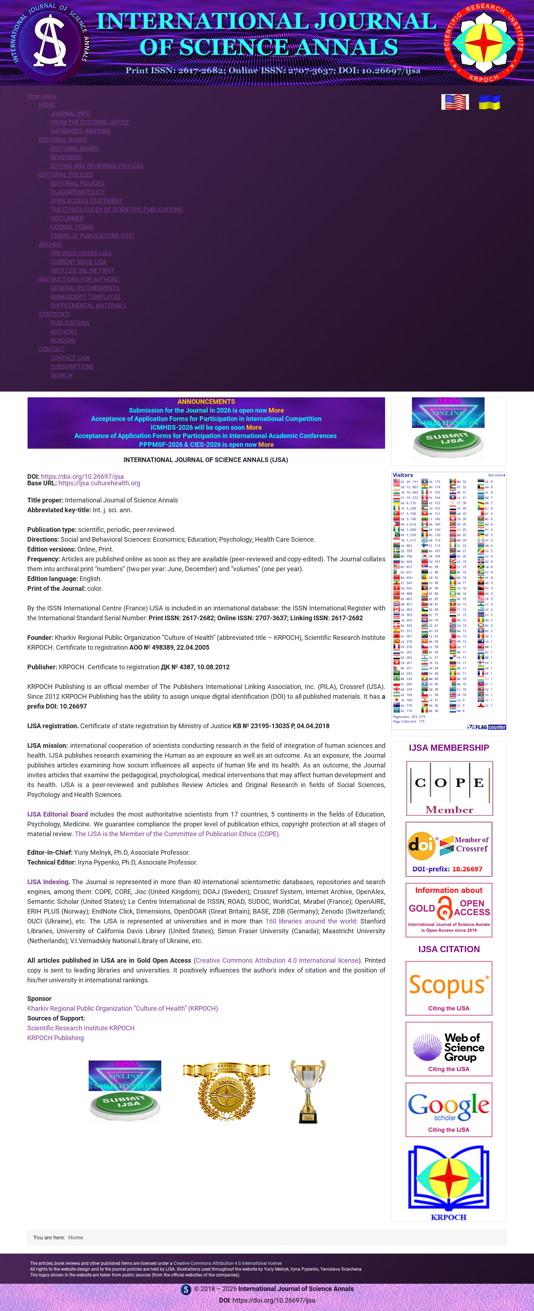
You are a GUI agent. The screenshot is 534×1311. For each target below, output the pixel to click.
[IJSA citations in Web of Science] (449, 1049)
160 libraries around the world (311, 921)
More (276, 410)
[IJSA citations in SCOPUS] (449, 988)
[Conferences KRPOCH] (227, 1092)
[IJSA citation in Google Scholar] (449, 1109)
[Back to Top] (521, 1297)
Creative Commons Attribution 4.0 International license (277, 960)
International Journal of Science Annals (296, 1288)
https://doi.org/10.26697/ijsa (82, 476)
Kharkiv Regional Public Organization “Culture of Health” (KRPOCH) (122, 1008)
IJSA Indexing (47, 882)
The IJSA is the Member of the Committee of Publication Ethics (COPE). (177, 834)
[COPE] (449, 788)
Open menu (42, 96)
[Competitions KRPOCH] (308, 1091)
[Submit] (125, 1092)
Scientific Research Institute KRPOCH (81, 1028)
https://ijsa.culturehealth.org (99, 483)
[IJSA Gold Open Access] (449, 909)
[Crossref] (449, 849)
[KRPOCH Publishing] (449, 1182)
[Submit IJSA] (448, 428)
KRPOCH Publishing (55, 1038)
